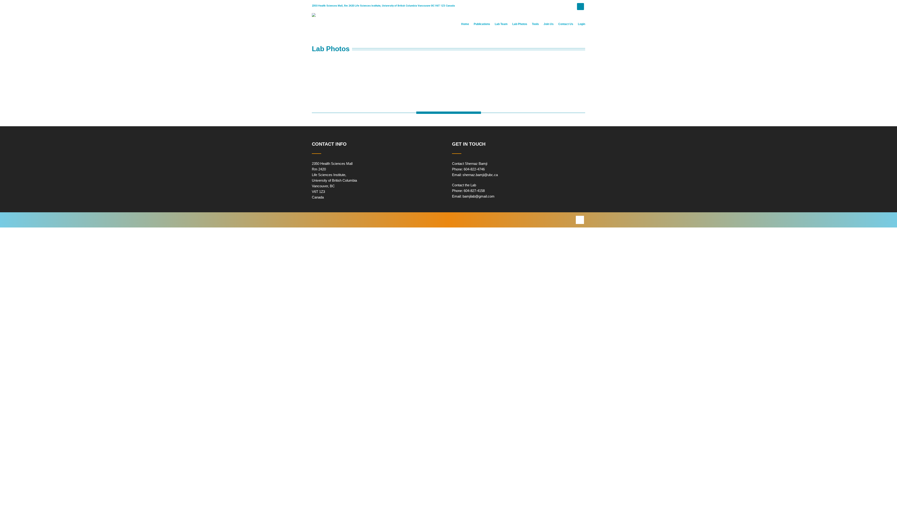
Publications (482, 24)
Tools (535, 24)
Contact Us (565, 24)
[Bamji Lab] (314, 15)
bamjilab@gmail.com (479, 196)
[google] (580, 220)
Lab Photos (519, 24)
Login (581, 24)
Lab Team (501, 24)
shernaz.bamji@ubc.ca (480, 175)
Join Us (549, 24)
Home (465, 24)
